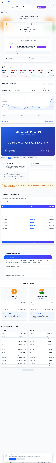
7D (44, 84)
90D (49, 84)
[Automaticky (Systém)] (53, 8)
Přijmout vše (12, 459)
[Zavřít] (50, 457)
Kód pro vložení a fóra (32, 157)
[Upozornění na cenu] (54, 2)
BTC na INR (6, 12)
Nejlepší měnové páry (28, 1)
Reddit (24, 157)
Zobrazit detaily (48, 201)
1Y (52, 84)
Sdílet (10, 157)
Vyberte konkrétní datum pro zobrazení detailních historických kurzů (14, 198)
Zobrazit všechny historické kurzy (28, 242)
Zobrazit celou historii (49, 121)
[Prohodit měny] (28, 24)
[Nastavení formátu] (53, 5)
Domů (2, 12)
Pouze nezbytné (21, 459)
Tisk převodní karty (29, 369)
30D (47, 84)
